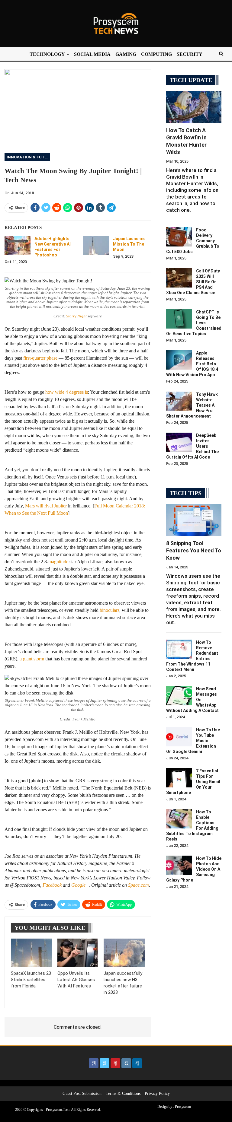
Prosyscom (183, 1107)
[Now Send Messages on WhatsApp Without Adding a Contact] (179, 695)
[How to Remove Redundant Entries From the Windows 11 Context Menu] (179, 649)
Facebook (52, 885)
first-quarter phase (40, 358)
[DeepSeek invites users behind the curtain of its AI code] (179, 442)
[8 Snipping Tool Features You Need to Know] (193, 520)
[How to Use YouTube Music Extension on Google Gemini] (179, 736)
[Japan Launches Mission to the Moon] (96, 245)
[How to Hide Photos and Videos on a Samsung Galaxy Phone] (179, 865)
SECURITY (189, 54)
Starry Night (76, 316)
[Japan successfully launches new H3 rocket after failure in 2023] (124, 953)
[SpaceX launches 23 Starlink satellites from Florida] (31, 953)
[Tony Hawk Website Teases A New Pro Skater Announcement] (179, 401)
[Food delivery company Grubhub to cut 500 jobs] (179, 236)
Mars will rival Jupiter (46, 505)
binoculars (109, 610)
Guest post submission (82, 1093)
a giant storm (32, 658)
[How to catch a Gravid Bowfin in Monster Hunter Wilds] (193, 107)
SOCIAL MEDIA (92, 54)
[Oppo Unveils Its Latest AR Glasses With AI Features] (77, 953)
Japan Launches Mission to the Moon (129, 244)
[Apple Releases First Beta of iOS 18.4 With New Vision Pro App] (179, 360)
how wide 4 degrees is (66, 392)
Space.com (138, 885)
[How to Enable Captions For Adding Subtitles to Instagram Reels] (179, 818)
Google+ (80, 885)
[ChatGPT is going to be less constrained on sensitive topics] (179, 319)
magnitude (58, 561)
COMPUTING (156, 54)
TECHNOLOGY (47, 54)
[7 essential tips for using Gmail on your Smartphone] (179, 777)
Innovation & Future (28, 157)
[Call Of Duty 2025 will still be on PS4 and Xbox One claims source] (179, 278)
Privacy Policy (157, 1093)
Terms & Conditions (123, 1093)
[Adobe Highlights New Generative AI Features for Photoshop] (18, 245)
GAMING (125, 54)
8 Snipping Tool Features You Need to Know (193, 550)
